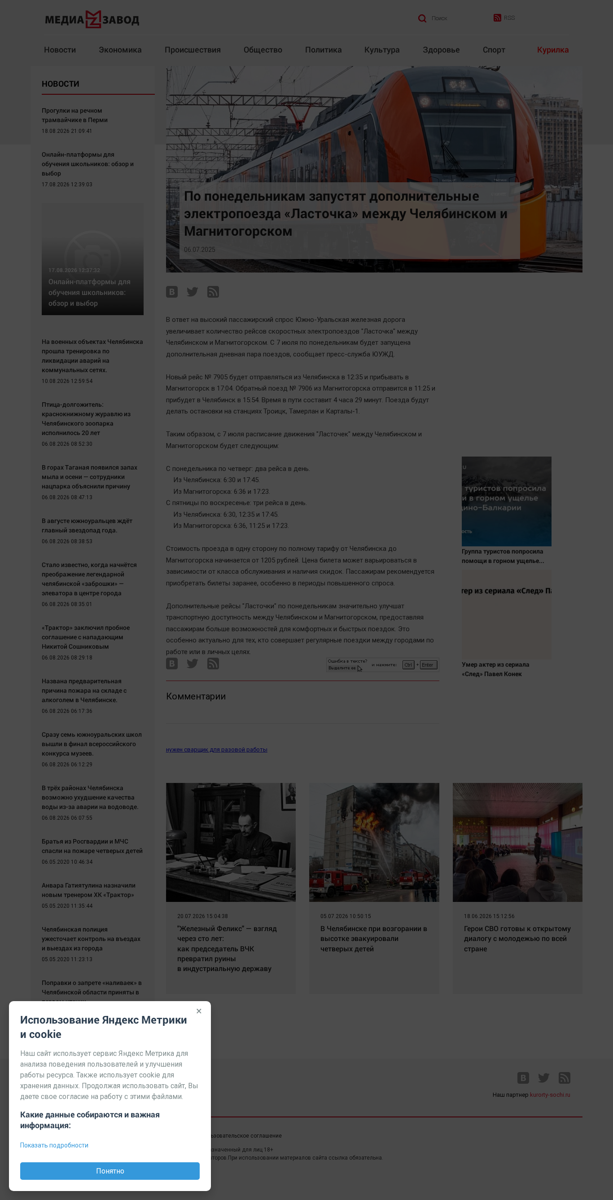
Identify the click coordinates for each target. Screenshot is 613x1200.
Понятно (110, 1171)
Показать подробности (54, 1145)
